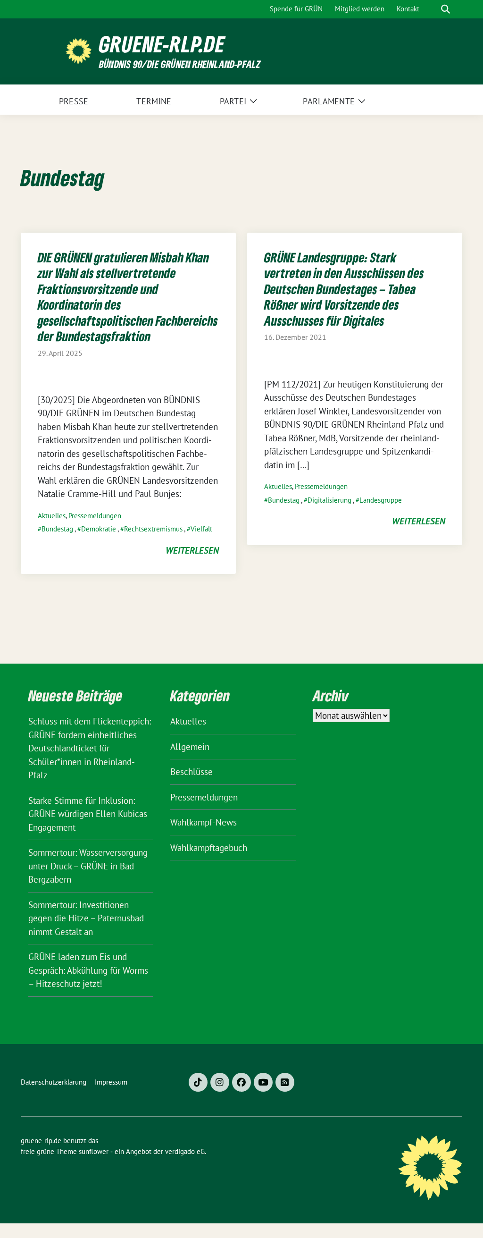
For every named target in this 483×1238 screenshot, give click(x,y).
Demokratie (98, 528)
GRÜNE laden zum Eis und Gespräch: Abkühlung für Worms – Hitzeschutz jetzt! (88, 970)
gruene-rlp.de (162, 44)
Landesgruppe (380, 500)
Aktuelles (52, 515)
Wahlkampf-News (203, 822)
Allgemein (189, 746)
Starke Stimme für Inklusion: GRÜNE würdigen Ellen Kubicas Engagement (87, 814)
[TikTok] (198, 1082)
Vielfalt (201, 528)
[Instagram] (219, 1082)
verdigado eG (185, 1151)
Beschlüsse (191, 771)
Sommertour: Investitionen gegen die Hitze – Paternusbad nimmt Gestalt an (86, 918)
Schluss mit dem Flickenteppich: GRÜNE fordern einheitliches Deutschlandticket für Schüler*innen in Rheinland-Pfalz (89, 748)
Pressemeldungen (94, 515)
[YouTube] (263, 1082)
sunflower (93, 1151)
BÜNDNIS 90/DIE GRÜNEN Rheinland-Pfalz (179, 64)
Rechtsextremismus (153, 528)
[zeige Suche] (445, 9)
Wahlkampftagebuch (208, 847)
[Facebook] (241, 1082)
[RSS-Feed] (284, 1082)
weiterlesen (192, 550)
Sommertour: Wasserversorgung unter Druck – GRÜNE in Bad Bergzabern (88, 866)
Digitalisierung (329, 500)
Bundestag (57, 528)
